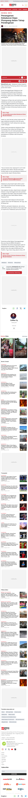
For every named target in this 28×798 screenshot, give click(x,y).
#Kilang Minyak (17, 262)
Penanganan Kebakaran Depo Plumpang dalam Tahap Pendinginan (12, 19)
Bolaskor (9, 9)
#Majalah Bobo (5, 722)
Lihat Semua (24, 336)
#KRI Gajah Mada (9, 712)
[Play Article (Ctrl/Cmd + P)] (20, 81)
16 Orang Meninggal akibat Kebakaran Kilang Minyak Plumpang (14, 115)
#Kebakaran (4, 262)
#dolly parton (4, 714)
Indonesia (4, 13)
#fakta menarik (12, 714)
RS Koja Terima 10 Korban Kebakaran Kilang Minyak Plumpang (14, 256)
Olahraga (3, 759)
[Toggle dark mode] (26, 5)
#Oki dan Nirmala (12, 722)
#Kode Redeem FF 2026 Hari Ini (8, 719)
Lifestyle (3, 757)
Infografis (3, 761)
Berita (10, 13)
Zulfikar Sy (6, 26)
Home (2, 752)
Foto (2, 762)
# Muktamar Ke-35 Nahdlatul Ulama (9, 717)
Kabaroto (3, 9)
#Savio (3, 712)
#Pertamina (10, 262)
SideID (19, 9)
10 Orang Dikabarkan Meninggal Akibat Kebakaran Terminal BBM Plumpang (12, 179)
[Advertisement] (14, 61)
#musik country (18, 712)
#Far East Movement (20, 719)
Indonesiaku (4, 756)
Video (2, 764)
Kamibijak (25, 9)
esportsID (14, 9)
